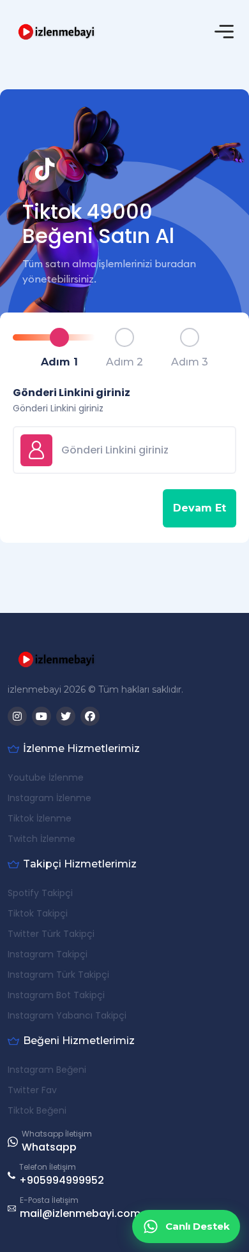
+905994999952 (61, 1180)
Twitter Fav (32, 1090)
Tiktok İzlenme (40, 818)
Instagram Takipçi (47, 954)
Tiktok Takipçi (38, 913)
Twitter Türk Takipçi (51, 933)
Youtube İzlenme (46, 777)
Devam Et (199, 508)
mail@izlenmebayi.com (80, 1213)
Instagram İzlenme (49, 798)
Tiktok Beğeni (37, 1110)
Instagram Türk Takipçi (58, 974)
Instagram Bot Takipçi (56, 995)
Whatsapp (49, 1147)
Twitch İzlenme (41, 838)
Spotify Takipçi (40, 893)
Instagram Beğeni (47, 1069)
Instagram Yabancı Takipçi (67, 1015)
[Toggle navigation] (224, 32)
